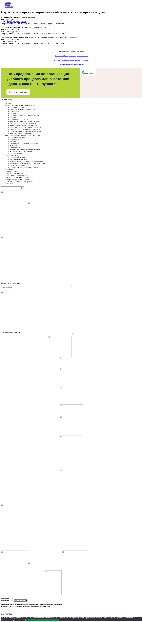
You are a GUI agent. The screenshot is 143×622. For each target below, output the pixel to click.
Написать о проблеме (18, 92)
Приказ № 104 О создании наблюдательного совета (71, 56)
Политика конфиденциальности (47, 620)
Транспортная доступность (20, 159)
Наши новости (11, 169)
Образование (15, 113)
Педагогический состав (19, 119)
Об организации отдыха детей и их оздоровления (24, 135)
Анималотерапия (11, 171)
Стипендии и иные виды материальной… (26, 129)
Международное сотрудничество (22, 133)
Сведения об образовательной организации (22, 105)
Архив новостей (7, 600)
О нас (7, 5)
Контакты (9, 7)
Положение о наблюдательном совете (71, 51)
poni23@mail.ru (12, 41)
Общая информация (17, 157)
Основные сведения (17, 107)
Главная (8, 3)
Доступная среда (16, 153)
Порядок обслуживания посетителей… (25, 167)
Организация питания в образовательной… (26, 131)
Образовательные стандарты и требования (26, 115)
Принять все (30, 620)
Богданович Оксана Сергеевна (21, 182)
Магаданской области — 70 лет (17, 177)
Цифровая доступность (18, 165)
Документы (14, 111)
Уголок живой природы (14, 173)
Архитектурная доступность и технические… (27, 161)
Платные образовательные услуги (23, 123)
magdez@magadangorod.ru (16, 22)
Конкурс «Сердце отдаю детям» (17, 179)
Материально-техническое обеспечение (25, 121)
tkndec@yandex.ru (13, 32)
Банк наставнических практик (16, 175)
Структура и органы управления (22, 109)
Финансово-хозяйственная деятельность (25, 125)
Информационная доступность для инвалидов (27, 163)
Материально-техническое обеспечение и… (26, 149)
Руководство (14, 117)
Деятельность (15, 147)
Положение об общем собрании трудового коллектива (71, 60)
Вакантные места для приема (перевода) (25, 127)
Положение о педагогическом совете (72, 64)
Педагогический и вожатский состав (24, 143)
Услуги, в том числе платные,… (22, 151)
